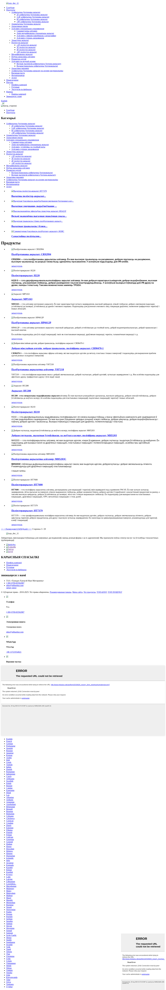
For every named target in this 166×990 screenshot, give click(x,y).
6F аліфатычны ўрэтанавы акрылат (32, 19)
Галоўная (10, 7)
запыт (14, 266)
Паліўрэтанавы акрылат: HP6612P (31, 322)
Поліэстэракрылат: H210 (25, 412)
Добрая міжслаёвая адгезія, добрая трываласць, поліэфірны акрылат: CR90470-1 (57, 348)
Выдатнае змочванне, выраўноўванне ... (34, 206)
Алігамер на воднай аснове (23, 61)
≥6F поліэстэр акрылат (27, 52)
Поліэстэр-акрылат (19, 43)
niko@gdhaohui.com (14, 585)
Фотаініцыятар (18, 75)
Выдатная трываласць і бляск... (29, 226)
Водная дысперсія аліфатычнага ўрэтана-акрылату (39, 64)
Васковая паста (18, 73)
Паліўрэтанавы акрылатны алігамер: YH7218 (37, 369)
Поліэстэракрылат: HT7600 (27, 484)
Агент (14, 78)
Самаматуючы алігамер (27, 31)
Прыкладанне (12, 80)
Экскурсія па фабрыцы (21, 89)
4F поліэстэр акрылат (26, 50)
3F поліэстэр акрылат (26, 47)
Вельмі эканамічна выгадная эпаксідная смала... (39, 216)
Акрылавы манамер (20, 68)
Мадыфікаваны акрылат (22, 54)
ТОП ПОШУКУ (115, 592)
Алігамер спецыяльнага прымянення (27, 29)
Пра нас (9, 82)
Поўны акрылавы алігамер (23, 57)
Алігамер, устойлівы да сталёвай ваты (28, 147)
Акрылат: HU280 (21, 390)
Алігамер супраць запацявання (30, 38)
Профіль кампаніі (19, 85)
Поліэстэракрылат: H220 (25, 275)
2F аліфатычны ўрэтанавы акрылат (32, 15)
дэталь (19, 266)
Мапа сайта (77, 592)
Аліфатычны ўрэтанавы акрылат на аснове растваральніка (37, 71)
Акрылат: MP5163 (21, 299)
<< (2, 529)
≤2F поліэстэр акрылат (27, 45)
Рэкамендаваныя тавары (60, 592)
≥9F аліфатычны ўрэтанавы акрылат (33, 22)
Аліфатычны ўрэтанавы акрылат (25, 12)
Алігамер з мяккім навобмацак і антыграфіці (36, 36)
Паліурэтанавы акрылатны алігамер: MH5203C (38, 459)
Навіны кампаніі (18, 94)
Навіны (9, 92)
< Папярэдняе (9, 529)
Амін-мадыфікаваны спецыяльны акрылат (35, 33)
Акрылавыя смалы (19, 26)
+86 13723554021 (13, 652)
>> (30, 529)
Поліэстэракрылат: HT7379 (27, 510)
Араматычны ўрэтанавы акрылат (26, 24)
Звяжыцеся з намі (14, 96)
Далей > (25, 529)
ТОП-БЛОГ (102, 592)
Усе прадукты (90, 592)
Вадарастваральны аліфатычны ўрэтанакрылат (37, 66)
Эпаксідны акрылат (20, 40)
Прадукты (10, 10)
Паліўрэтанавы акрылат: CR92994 (31, 254)
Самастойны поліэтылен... (26, 236)
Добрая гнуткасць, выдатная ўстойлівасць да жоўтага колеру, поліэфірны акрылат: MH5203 (64, 435)
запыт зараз (11, 588)
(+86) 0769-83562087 (15, 583)
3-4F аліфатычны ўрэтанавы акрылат (33, 17)
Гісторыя (15, 87)
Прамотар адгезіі (18, 59)
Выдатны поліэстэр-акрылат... (28, 196)
